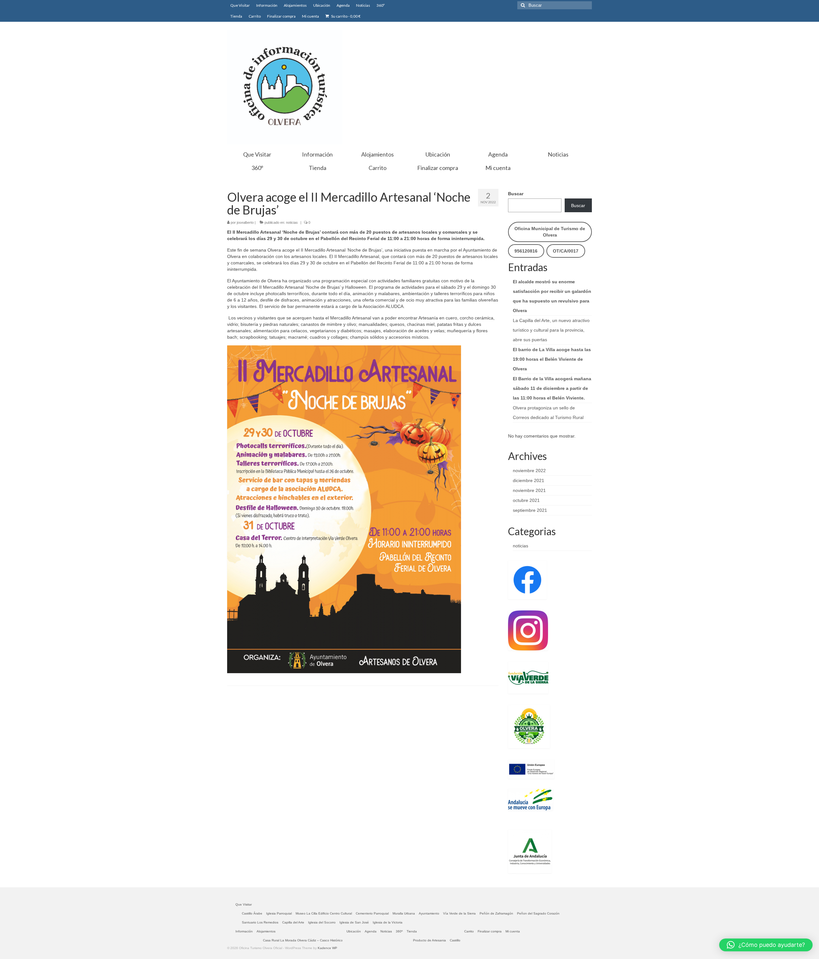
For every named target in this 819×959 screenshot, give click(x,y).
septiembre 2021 (530, 510)
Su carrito (345, 16)
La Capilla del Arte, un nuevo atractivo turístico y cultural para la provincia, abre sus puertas (551, 330)
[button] (766, 945)
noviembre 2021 (529, 490)
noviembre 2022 (529, 470)
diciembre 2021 (528, 480)
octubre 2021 (526, 500)
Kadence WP (327, 948)
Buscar (515, 193)
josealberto (245, 222)
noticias (292, 222)
